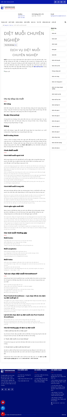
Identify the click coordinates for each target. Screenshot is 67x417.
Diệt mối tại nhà (56, 65)
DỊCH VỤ (33, 22)
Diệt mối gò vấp (56, 137)
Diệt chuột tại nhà (56, 94)
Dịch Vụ (11, 25)
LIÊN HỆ (54, 22)
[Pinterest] (64, 2)
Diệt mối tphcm (56, 148)
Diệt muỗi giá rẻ (56, 105)
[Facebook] (58, 2)
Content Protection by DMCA (29, 414)
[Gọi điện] (3, 414)
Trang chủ (6, 25)
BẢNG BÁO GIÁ (46, 22)
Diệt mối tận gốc (56, 60)
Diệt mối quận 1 (56, 110)
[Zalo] (3, 408)
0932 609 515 (21, 15)
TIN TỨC (39, 22)
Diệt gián (54, 49)
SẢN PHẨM (27, 22)
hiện (15, 45)
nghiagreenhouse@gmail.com (58, 15)
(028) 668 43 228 (28, 378)
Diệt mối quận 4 (56, 121)
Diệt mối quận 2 (56, 115)
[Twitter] (55, 2)
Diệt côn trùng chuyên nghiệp (57, 88)
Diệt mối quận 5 (56, 126)
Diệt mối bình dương (57, 142)
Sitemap (64, 414)
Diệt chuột (54, 44)
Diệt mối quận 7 (56, 131)
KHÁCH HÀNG (19, 22)
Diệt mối (54, 33)
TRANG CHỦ (4, 22)
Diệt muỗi (54, 38)
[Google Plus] (61, 2)
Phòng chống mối (56, 71)
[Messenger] (3, 402)
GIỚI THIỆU (11, 22)
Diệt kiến (54, 55)
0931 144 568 (21, 17)
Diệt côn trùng (55, 76)
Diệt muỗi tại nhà (56, 99)
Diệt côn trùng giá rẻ (57, 81)
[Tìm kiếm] (64, 22)
